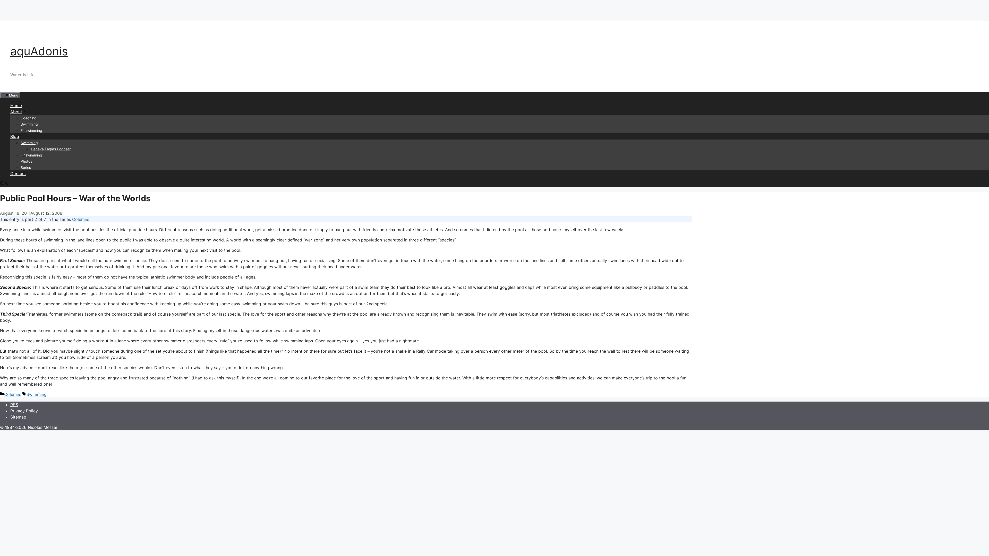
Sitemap (18, 417)
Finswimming (31, 130)
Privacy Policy (24, 410)
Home (16, 105)
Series (26, 167)
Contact (18, 173)
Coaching (29, 118)
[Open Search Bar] (4, 183)
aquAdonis (39, 51)
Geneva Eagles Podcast (51, 149)
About (16, 111)
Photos (26, 161)
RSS (14, 404)
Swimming (29, 124)
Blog (14, 136)
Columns (80, 219)
